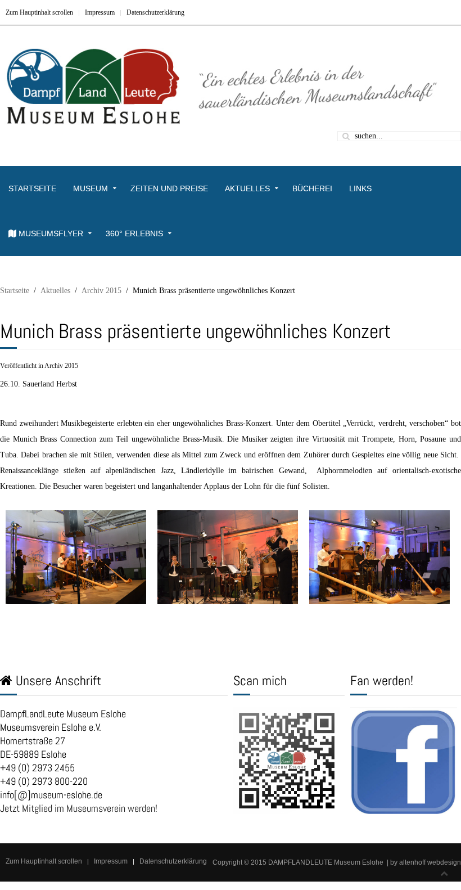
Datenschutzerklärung (155, 12)
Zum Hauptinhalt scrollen (39, 12)
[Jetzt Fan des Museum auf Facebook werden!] (403, 760)
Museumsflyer (49, 233)
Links (360, 188)
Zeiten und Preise (169, 188)
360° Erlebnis (134, 233)
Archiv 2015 (101, 290)
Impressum (100, 12)
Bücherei (312, 188)
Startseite (32, 188)
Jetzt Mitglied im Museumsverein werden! (78, 808)
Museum (90, 188)
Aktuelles (247, 188)
